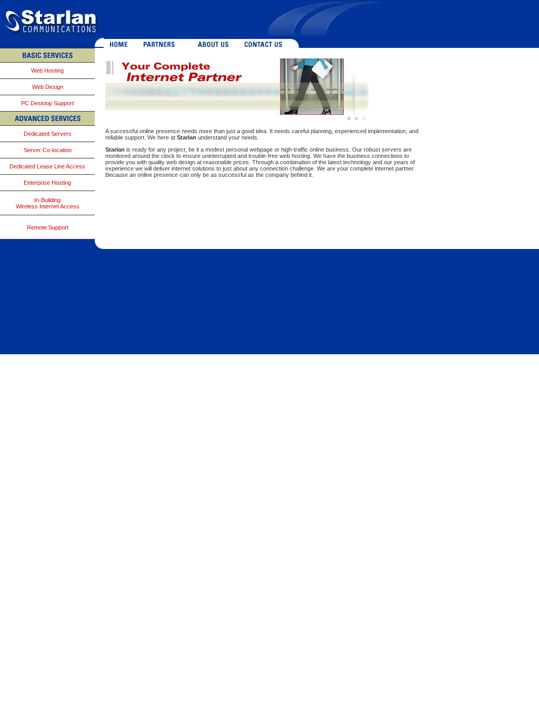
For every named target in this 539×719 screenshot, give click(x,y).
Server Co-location (48, 150)
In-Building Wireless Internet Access (47, 203)
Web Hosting (47, 70)
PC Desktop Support (47, 103)
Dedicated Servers (48, 134)
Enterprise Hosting (47, 182)
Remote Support (47, 227)
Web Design (47, 87)
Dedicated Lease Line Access (47, 166)
